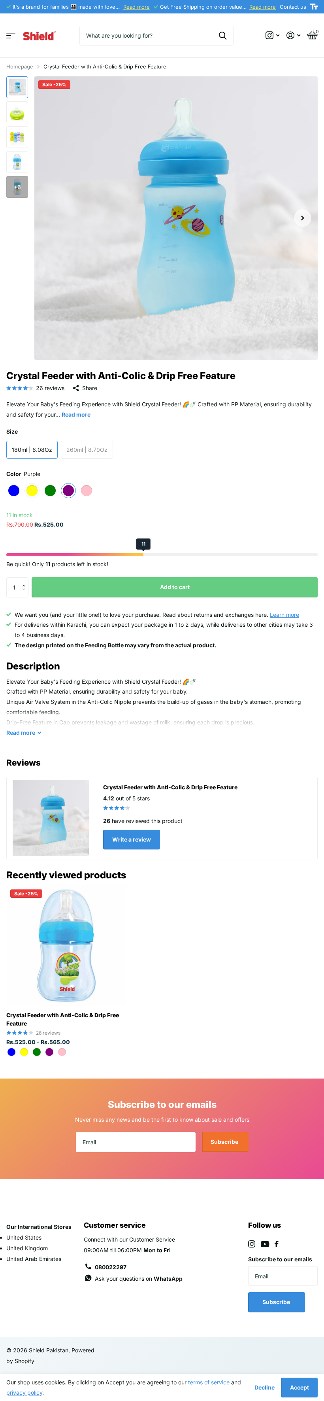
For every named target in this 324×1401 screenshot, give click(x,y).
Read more (136, 7)
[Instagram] (251, 1243)
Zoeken (223, 35)
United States (23, 1237)
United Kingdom (27, 1248)
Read (20, 732)
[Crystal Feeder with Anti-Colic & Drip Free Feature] (66, 945)
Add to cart (175, 587)
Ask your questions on (139, 1278)
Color (23, 473)
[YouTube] (265, 1244)
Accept (299, 1387)
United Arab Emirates (33, 1258)
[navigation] (17, 87)
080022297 (110, 1267)
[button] (25, 580)
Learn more (284, 614)
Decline (264, 1387)
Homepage (19, 66)
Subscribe (225, 1141)
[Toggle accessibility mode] (314, 7)
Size (12, 431)
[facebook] (277, 1244)
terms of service (209, 1382)
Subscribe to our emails (280, 1259)
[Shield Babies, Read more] (272, 35)
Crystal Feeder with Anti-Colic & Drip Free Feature (62, 1019)
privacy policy (24, 1392)
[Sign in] (293, 35)
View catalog (10, 35)
